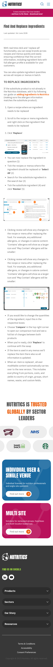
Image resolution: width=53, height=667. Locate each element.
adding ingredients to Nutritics (33, 94)
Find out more (17, 494)
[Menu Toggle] (48, 4)
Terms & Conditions (26, 644)
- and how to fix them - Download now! (26, 14)
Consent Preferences (26, 652)
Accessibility (26, 648)
